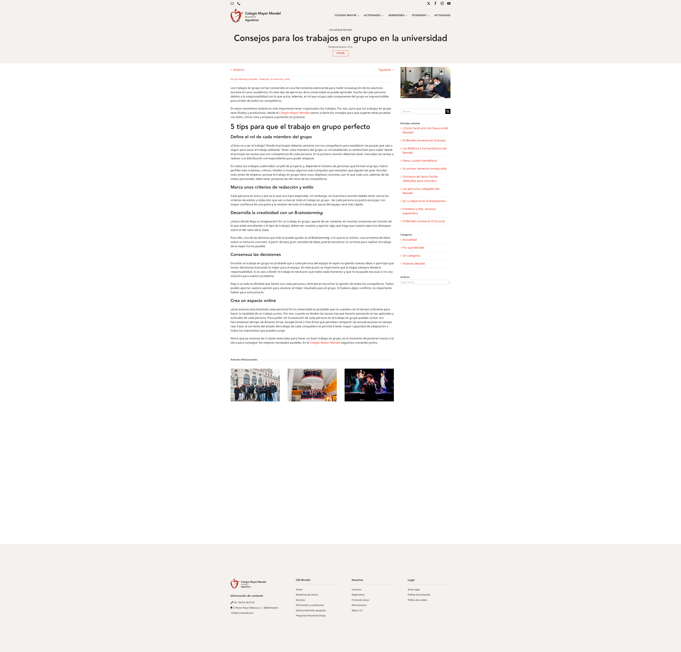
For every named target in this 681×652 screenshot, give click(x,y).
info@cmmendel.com (242, 612)
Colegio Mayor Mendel (294, 113)
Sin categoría (411, 256)
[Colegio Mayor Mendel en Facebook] (435, 3)
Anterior (239, 70)
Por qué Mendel (413, 248)
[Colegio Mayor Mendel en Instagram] (442, 3)
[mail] (232, 3)
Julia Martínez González (246, 79)
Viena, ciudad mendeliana (420, 161)
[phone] (238, 3)
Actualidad (410, 240)
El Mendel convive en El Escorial (424, 221)
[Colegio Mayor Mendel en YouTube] (448, 3)
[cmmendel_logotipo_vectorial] (256, 10)
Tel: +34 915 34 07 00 (243, 602)
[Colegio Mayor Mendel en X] (428, 3)
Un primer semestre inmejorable (425, 168)
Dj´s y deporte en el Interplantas (424, 201)
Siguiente (384, 70)
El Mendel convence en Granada (424, 140)
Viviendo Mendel (414, 263)
